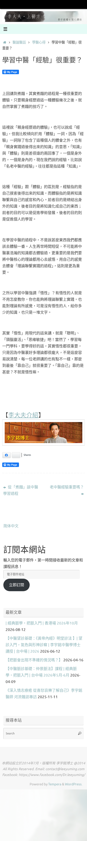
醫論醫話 (19, 42)
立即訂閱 (16, 585)
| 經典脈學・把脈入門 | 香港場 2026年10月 (42, 623)
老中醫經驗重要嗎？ (67, 487)
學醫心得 (39, 42)
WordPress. (74, 784)
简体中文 (11, 526)
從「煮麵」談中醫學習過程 (20, 490)
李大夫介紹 (23, 415)
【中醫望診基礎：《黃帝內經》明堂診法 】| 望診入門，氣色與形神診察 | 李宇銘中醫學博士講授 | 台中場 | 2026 (44, 645)
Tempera (54, 784)
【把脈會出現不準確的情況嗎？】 (34, 660)
